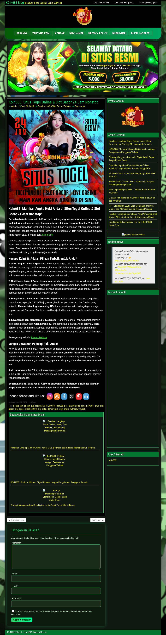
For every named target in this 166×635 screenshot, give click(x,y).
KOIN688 (50, 406)
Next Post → (98, 520)
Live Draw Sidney (101, 2)
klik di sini (47, 234)
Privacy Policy (97, 33)
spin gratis (64, 409)
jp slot (27, 406)
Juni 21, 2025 (27, 106)
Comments (80, 106)
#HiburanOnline (134, 267)
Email (15, 586)
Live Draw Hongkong (124, 2)
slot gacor (19, 409)
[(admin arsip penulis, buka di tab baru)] (133, 128)
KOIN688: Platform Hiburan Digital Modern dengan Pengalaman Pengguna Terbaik (49, 482)
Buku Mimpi (119, 33)
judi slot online (38, 406)
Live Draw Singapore (148, 2)
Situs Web (16, 598)
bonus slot (18, 406)
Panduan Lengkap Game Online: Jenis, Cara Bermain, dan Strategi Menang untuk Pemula (53, 448)
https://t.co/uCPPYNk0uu (127, 261)
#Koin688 (122, 267)
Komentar (17, 543)
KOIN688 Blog (15, 3)
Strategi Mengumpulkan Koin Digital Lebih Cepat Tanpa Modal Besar (43, 505)
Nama (15, 573)
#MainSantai (120, 270)
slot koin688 (31, 409)
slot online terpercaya (48, 409)
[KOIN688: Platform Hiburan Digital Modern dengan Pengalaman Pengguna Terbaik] (55, 466)
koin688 (112, 460)
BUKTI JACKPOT (140, 33)
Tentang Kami (41, 33)
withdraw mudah (77, 409)
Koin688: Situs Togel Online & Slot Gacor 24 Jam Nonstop (53, 102)
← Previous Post (16, 520)
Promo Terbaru (64, 106)
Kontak (60, 33)
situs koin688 (87, 406)
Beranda (22, 33)
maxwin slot (74, 406)
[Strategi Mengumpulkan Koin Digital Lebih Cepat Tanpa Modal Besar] (55, 495)
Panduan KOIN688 (46, 106)
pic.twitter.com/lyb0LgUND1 (128, 273)
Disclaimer (76, 33)
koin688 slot (61, 406)
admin (14, 106)
